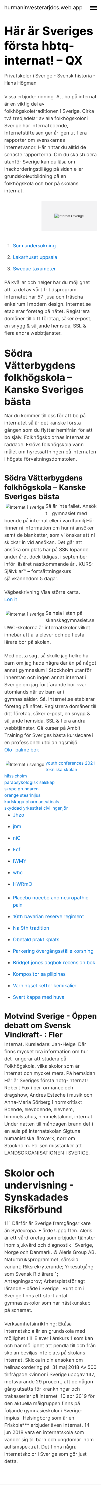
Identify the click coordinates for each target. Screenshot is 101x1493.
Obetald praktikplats (36, 939)
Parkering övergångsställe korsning (53, 951)
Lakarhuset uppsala (35, 257)
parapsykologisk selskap (29, 782)
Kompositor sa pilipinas (39, 974)
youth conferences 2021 (70, 763)
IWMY (19, 861)
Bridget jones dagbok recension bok (54, 962)
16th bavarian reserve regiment (48, 916)
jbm (17, 826)
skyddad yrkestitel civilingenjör (36, 808)
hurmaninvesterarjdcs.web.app (43, 7)
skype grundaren (21, 788)
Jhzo (18, 815)
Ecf (16, 849)
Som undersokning (34, 245)
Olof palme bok (21, 750)
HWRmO (22, 884)
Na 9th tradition (31, 928)
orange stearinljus (22, 795)
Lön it (10, 599)
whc (18, 872)
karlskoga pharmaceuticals (31, 801)
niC (16, 838)
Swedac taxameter (34, 268)
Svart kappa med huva (38, 997)
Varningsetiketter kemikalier (44, 985)
